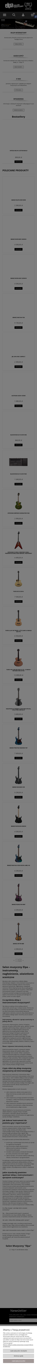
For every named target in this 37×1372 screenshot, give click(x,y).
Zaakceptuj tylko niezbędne (18, 1351)
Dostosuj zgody (18, 1356)
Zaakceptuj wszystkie (18, 1361)
